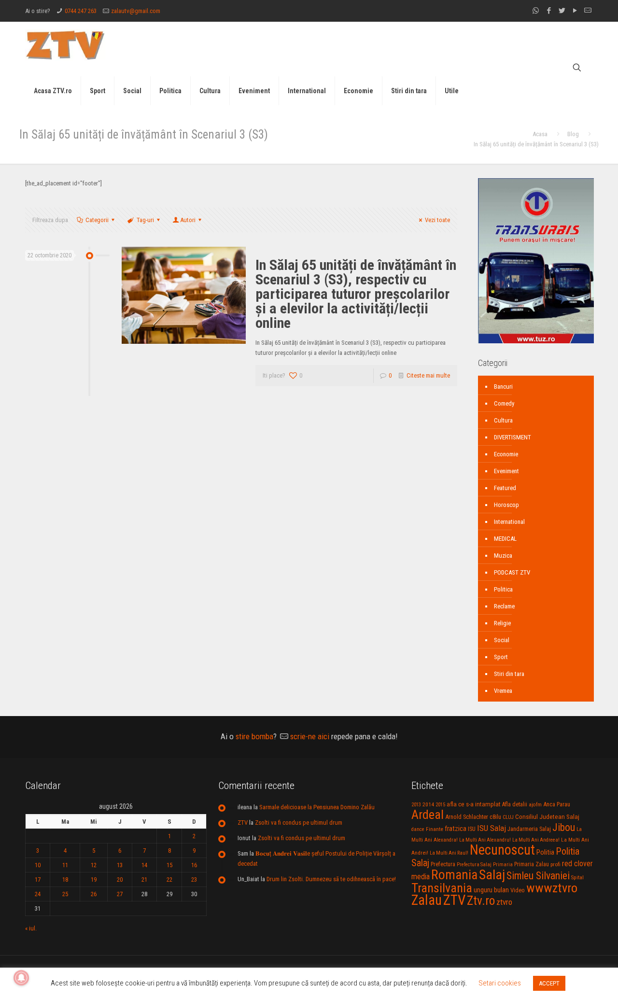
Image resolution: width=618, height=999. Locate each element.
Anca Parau (556, 804)
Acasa (540, 134)
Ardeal (427, 814)
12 (94, 865)
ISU (472, 829)
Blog (573, 134)
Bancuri (503, 386)
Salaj (492, 875)
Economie (506, 454)
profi (555, 864)
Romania (454, 875)
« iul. (31, 928)
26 (94, 894)
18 (65, 879)
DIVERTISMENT (512, 437)
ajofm (535, 805)
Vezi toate (437, 220)
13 (120, 865)
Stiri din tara (509, 673)
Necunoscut (502, 850)
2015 (440, 805)
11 (65, 865)
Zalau (426, 900)
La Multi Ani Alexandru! (485, 840)
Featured (505, 488)
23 (194, 879)
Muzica (503, 555)
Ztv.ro (481, 900)
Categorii (97, 220)
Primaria (503, 864)
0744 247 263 (81, 10)
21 (144, 879)
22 (169, 879)
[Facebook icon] (549, 10)
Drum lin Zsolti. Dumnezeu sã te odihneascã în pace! (331, 879)
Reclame (504, 606)
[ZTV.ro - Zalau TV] (65, 45)
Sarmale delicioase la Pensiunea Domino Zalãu (317, 807)
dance (417, 829)
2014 (428, 804)
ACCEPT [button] (549, 983)
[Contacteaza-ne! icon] (588, 10)
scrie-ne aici (309, 736)
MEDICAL (505, 538)
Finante (434, 829)
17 (38, 879)
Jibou (563, 827)
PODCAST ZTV (512, 572)
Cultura (503, 420)
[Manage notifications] (21, 977)
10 (38, 865)
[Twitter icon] (562, 10)
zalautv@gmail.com (135, 10)
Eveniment (506, 471)
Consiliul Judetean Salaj (547, 816)
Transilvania (441, 888)
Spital (577, 877)
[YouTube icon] (575, 10)
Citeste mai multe (428, 375)
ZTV (243, 822)
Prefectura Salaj (474, 864)
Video (517, 890)
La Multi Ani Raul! (449, 853)
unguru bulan (491, 890)
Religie (502, 623)
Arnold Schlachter (466, 816)
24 (38, 894)
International (509, 521)
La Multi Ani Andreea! (536, 840)
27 (120, 894)
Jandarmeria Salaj (529, 828)
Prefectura (443, 864)
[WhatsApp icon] (536, 10)
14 (144, 865)
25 (65, 894)
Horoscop (506, 504)
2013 (416, 805)
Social (501, 640)
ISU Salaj (491, 828)
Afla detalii (514, 804)
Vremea (503, 690)
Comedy (504, 403)
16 (194, 865)
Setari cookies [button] (499, 983)
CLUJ (508, 817)
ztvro (504, 902)
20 (120, 879)
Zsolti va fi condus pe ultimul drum (298, 822)
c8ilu (495, 816)
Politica (503, 589)
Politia (545, 852)
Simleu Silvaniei (538, 876)
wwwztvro (551, 887)
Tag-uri (145, 220)
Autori (188, 220)
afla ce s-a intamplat (474, 804)
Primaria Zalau (531, 864)
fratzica (455, 828)
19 (94, 879)
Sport (501, 657)
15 (169, 865)
